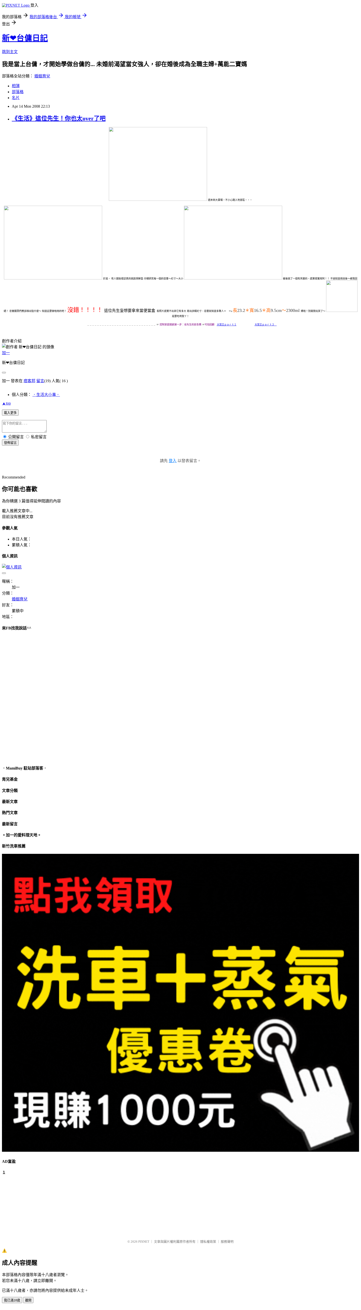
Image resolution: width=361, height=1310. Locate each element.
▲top (6, 403)
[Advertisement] (26, 1204)
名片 (16, 98)
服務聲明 (227, 1241)
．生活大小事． (46, 395)
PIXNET (143, 1241)
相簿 (16, 86)
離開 (28, 1300)
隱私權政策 (208, 1241)
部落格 (18, 92)
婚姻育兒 (42, 76)
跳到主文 (10, 52)
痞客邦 (29, 381)
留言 (40, 381)
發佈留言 (10, 443)
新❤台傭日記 (25, 38)
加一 (6, 353)
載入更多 (10, 413)
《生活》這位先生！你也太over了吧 (59, 118)
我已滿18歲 (12, 1300)
